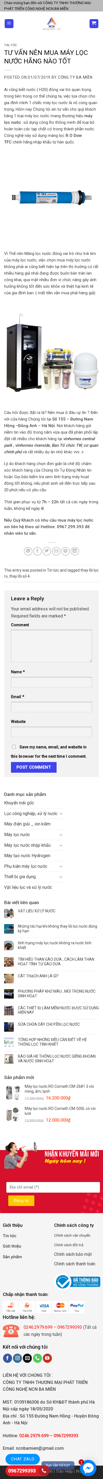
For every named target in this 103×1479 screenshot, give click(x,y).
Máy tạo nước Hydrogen (27, 855)
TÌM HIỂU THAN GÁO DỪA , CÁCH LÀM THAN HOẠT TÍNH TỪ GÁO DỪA (56, 961)
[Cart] (94, 23)
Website (18, 721)
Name (18, 672)
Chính (58, 1235)
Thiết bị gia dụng (20, 876)
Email (17, 697)
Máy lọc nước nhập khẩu (27, 845)
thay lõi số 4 (19, 576)
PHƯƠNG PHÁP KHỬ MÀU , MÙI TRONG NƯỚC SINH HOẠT (57, 993)
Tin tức (10, 45)
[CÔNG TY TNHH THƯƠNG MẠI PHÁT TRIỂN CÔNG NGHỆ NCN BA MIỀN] (51, 23)
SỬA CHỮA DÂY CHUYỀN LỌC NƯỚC (49, 1024)
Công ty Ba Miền (75, 77)
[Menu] (9, 23)
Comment (20, 625)
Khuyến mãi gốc (19, 802)
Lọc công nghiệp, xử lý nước (30, 813)
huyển (85, 1235)
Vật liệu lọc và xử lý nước (28, 887)
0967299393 (22, 1471)
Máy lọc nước (17, 834)
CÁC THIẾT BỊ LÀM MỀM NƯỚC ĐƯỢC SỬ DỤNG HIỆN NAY (58, 1010)
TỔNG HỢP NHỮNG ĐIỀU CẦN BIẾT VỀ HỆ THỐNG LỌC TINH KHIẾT (52, 1041)
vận (75, 1235)
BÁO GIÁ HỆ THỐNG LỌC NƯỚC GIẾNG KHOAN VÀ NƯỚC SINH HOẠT (57, 1058)
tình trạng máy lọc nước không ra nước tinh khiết (54, 945)
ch (70, 1235)
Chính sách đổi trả (68, 1245)
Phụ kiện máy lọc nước (25, 866)
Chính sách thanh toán (74, 1263)
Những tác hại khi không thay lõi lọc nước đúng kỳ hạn (57, 928)
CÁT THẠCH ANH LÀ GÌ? (38, 976)
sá (65, 1235)
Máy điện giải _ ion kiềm (27, 824)
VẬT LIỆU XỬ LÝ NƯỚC (36, 911)
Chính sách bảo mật (73, 1254)
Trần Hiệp (64, 1471)
